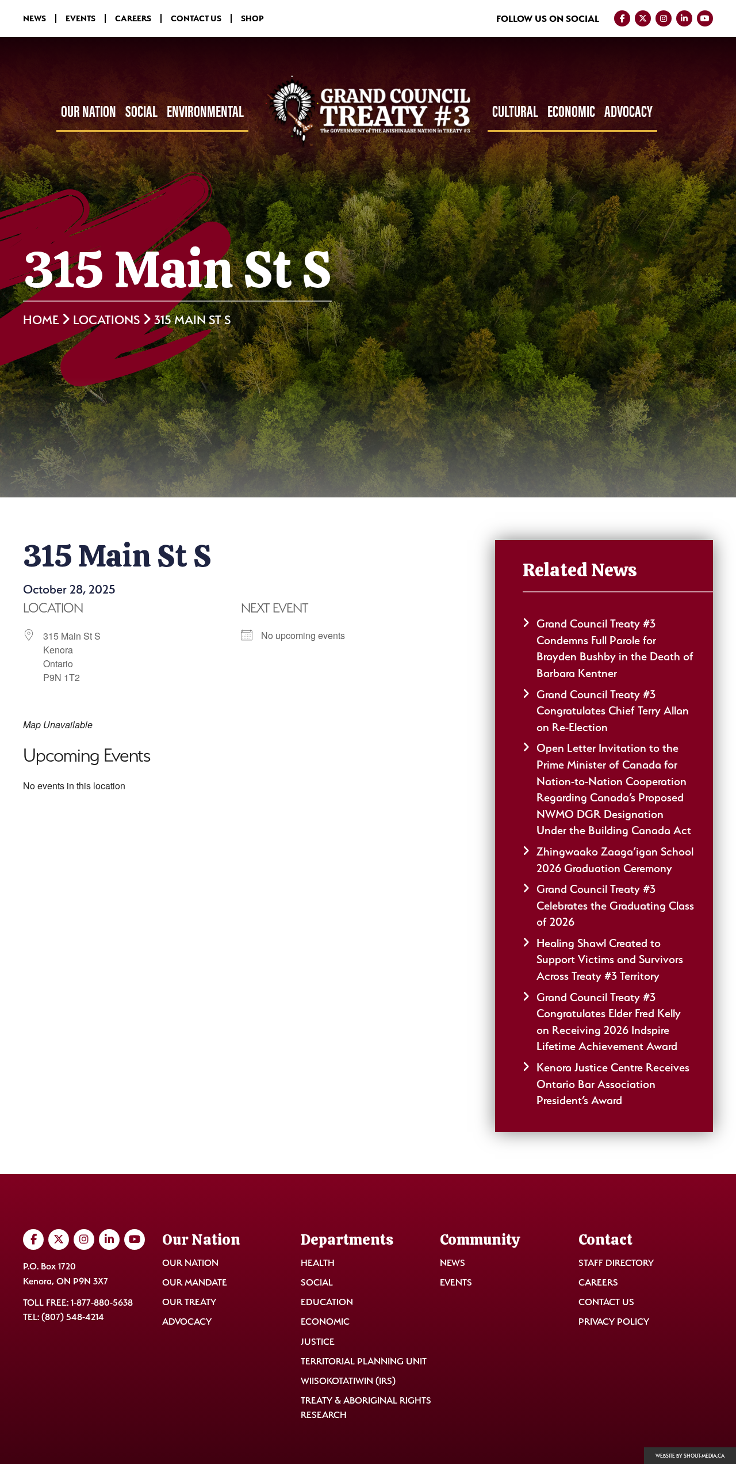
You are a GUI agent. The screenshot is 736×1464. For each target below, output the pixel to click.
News (34, 18)
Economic (571, 111)
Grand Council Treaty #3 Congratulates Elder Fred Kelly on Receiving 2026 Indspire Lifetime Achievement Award (608, 1022)
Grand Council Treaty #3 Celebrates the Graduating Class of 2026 (615, 905)
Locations (106, 320)
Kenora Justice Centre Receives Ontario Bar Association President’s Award (612, 1083)
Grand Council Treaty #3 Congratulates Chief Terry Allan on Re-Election (612, 710)
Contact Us (196, 18)
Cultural (515, 111)
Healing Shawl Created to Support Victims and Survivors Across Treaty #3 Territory (609, 959)
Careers (133, 18)
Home (41, 320)
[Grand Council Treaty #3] (368, 112)
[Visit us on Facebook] (622, 18)
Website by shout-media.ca (690, 1456)
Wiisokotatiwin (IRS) (348, 1380)
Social (141, 111)
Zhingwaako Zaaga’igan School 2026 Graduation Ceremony (614, 860)
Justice (318, 1341)
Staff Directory (616, 1262)
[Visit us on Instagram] (664, 18)
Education (327, 1301)
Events (80, 18)
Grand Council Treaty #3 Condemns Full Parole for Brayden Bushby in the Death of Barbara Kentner (614, 648)
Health (318, 1262)
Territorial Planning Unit (364, 1361)
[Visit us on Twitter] (643, 18)
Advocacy (628, 111)
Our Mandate (194, 1282)
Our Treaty (189, 1301)
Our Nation (88, 111)
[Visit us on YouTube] (705, 18)
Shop (252, 18)
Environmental (205, 111)
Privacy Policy (613, 1321)
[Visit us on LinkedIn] (684, 18)
